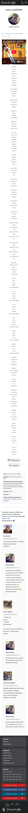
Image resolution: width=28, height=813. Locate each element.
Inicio (3, 33)
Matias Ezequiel (10, 33)
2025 (7, 771)
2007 (17, 779)
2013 (17, 776)
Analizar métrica (7, 752)
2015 (11, 776)
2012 (20, 776)
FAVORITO (15, 465)
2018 (20, 774)
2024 (11, 771)
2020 (14, 774)
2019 (17, 774)
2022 (7, 774)
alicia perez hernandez (9, 683)
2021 (11, 774)
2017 (4, 776)
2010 (7, 779)
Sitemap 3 (18, 803)
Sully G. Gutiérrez (11, 499)
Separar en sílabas (7, 755)
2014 (14, 776)
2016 (7, 776)
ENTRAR (6, 741)
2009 (11, 779)
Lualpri (5, 499)
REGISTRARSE (8, 744)
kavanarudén (6, 536)
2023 (4, 774)
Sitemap (7, 803)
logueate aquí (6, 518)
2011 (4, 779)
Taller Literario (6, 760)
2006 (20, 779)
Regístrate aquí (6, 516)
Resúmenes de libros (7, 758)
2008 (14, 779)
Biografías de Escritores (8, 763)
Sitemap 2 (12, 803)
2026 (4, 771)
